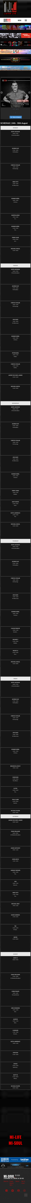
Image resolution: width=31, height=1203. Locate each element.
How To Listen (23, 1182)
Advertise (6, 1181)
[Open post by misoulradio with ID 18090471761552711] (15, 92)
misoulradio (15, 79)
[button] (1, 92)
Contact (17, 1181)
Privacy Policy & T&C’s (12, 1183)
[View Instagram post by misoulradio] (28, 105)
